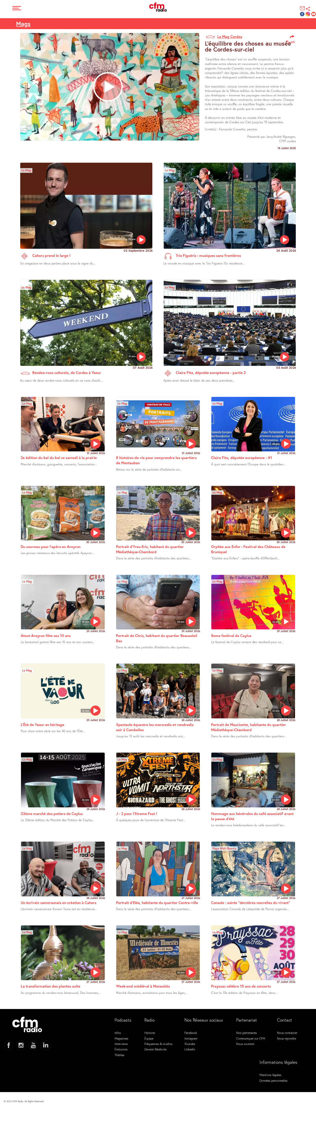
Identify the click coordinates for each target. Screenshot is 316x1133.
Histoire (149, 1033)
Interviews (121, 1044)
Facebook (190, 1033)
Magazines (121, 1038)
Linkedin (189, 1049)
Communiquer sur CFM (250, 1038)
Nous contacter (287, 1033)
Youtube (189, 1044)
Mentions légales (270, 1075)
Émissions (121, 1049)
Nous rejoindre (286, 1038)
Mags (23, 24)
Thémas (119, 1055)
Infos (118, 1033)
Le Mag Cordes (229, 36)
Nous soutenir (245, 1044)
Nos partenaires (246, 1033)
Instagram (190, 1038)
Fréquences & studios (158, 1044)
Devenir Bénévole (155, 1049)
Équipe (148, 1038)
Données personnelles (273, 1080)
